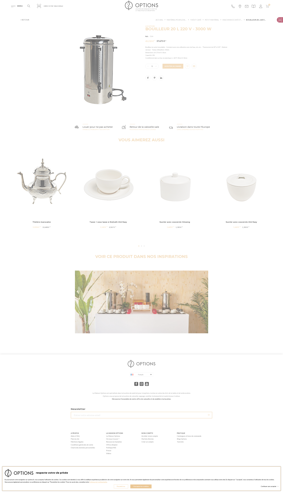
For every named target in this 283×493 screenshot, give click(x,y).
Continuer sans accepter (269, 486)
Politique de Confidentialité (98, 482)
